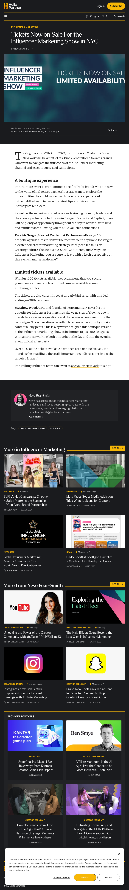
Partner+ (9, 491)
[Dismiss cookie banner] (119, 854)
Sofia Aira (12, 509)
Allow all (85, 877)
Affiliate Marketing (94, 756)
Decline (108, 877)
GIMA (69, 552)
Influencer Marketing (25, 27)
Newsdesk (55, 428)
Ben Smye (95, 774)
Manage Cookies (61, 877)
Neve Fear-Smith (23, 48)
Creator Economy (13, 627)
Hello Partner (18, 885)
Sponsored (35, 756)
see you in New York (85, 366)
